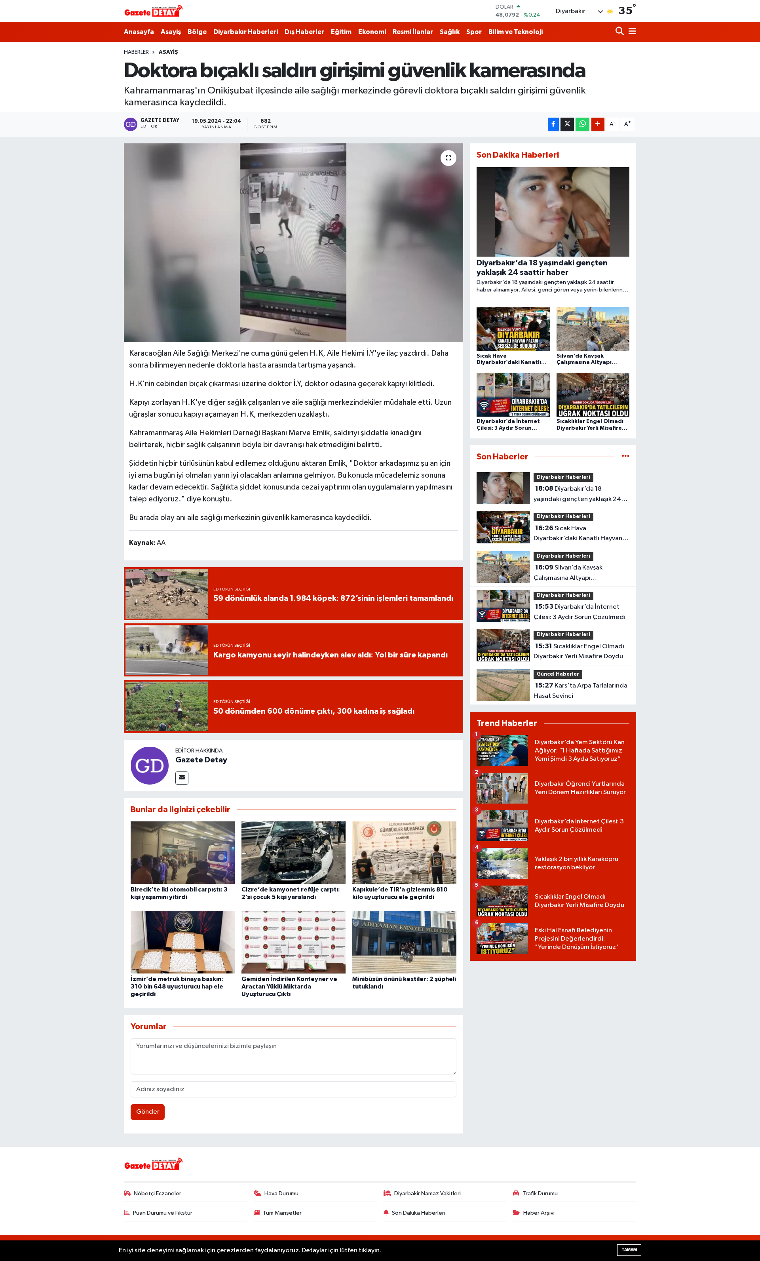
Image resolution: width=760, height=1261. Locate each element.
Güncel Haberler (558, 674)
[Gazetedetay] (153, 11)
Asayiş (171, 32)
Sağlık (450, 32)
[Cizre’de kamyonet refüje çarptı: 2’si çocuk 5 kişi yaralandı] (293, 852)
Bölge (197, 32)
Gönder (148, 1112)
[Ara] (620, 31)
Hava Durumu (281, 1193)
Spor (474, 32)
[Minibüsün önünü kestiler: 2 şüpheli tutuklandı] (404, 942)
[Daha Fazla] (597, 124)
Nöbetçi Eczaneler (157, 1193)
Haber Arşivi (539, 1213)
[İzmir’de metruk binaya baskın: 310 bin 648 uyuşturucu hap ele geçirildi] (183, 942)
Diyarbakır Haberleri (245, 32)
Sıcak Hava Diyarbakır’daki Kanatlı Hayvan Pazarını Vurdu (578, 534)
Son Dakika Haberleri (418, 1213)
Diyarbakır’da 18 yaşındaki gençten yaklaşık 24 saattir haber (577, 494)
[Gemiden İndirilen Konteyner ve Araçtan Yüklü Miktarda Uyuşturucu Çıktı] (293, 942)
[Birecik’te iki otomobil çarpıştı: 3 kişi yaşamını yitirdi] (183, 852)
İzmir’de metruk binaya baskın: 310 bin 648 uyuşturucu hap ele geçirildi (177, 986)
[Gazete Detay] (150, 765)
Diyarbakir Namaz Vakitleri (427, 1193)
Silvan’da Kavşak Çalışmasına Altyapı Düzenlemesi (568, 573)
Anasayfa (139, 32)
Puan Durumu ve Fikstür (162, 1213)
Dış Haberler (304, 32)
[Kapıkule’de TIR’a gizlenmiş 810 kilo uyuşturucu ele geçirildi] (404, 852)
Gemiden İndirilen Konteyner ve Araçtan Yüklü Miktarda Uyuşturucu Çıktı (289, 986)
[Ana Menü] (630, 31)
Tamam (629, 1250)
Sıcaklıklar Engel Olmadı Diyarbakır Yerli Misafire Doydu (579, 651)
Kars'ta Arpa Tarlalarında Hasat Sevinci (580, 690)
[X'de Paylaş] (567, 124)
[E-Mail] (181, 778)
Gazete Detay (201, 760)
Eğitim (341, 32)
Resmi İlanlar (413, 32)
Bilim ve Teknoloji (515, 32)
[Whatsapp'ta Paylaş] (582, 124)
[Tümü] (625, 456)
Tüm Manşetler (282, 1213)
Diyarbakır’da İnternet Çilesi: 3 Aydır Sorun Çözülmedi (579, 612)
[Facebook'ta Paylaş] (553, 124)
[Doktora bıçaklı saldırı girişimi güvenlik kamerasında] (293, 242)
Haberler (136, 52)
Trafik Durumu (540, 1193)
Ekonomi (372, 32)
